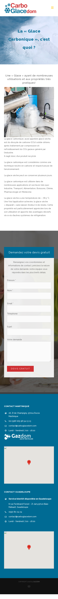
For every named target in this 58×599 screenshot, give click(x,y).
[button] (29, 462)
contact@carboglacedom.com (22, 426)
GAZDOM (36, 582)
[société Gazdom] (18, 435)
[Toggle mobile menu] (52, 7)
